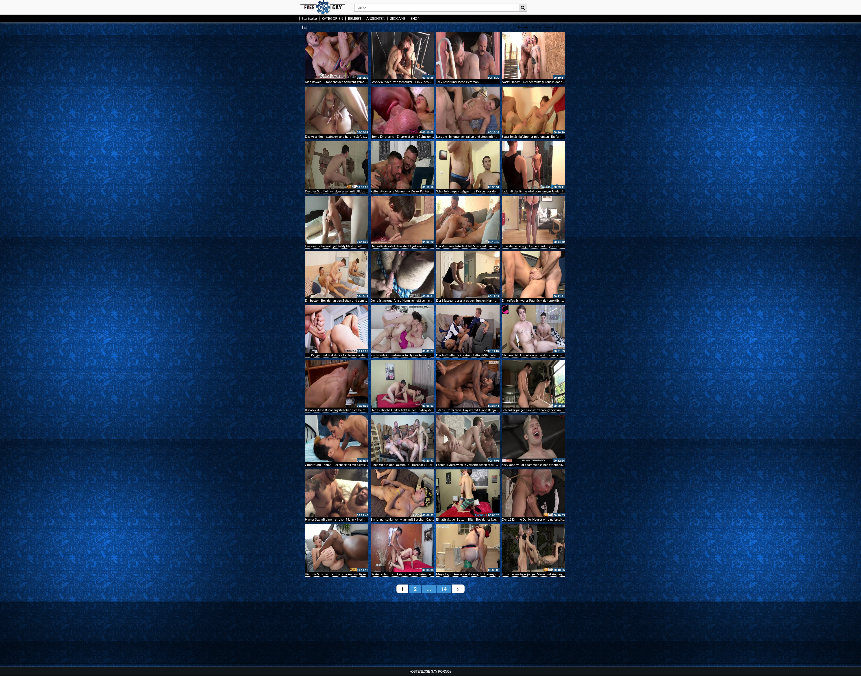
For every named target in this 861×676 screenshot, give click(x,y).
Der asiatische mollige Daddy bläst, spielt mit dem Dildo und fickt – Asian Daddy (360, 246)
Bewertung (551, 27)
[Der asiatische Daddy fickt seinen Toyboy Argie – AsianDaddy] (402, 384)
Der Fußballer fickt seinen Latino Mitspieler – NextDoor (475, 355)
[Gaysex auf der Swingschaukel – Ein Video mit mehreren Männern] (402, 55)
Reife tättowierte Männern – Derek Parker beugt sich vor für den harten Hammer (427, 191)
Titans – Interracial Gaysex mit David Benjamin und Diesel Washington (485, 410)
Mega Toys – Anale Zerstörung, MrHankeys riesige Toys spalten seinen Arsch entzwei (494, 574)
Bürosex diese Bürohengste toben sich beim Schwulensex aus (347, 410)
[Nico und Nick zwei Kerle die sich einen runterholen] (533, 329)
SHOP (415, 18)
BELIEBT (354, 18)
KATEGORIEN (332, 18)
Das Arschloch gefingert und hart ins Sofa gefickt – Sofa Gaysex (348, 136)
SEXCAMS (398, 18)
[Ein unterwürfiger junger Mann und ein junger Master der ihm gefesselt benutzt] (533, 548)
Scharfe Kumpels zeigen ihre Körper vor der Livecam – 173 (476, 191)
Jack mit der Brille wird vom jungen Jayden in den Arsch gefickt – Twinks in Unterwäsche (563, 191)
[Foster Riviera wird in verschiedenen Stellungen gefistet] (468, 438)
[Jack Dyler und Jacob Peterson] (468, 55)
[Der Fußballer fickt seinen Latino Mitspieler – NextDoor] (468, 329)
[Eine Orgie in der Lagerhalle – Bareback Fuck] (402, 438)
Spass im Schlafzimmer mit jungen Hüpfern (531, 136)
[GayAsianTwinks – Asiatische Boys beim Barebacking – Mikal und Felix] (402, 548)
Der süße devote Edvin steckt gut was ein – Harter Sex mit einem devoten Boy (424, 246)
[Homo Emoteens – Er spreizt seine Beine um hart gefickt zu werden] (402, 110)
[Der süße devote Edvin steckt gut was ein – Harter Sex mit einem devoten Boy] (402, 220)
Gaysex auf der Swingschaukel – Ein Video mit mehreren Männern (416, 82)
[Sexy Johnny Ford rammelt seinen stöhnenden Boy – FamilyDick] (533, 438)
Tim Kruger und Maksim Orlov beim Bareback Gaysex (342, 355)
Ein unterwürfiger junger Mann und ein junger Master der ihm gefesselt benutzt (556, 574)
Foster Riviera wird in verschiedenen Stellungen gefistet (474, 465)
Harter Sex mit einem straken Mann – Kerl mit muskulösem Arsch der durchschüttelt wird (367, 519)
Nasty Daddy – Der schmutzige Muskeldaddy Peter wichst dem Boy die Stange (556, 82)
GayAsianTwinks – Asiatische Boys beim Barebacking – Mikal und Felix (419, 574)
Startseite (309, 18)
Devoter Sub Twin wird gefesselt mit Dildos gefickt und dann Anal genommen (358, 191)
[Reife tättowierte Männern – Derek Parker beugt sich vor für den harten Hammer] (402, 165)
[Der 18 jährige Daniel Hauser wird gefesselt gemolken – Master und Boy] (533, 493)
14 (444, 588)
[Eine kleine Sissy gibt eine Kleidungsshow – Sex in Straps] (533, 220)
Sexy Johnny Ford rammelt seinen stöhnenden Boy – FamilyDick (546, 465)
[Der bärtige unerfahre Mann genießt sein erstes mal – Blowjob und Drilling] (402, 274)
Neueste (523, 27)
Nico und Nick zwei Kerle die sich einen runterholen (538, 355)
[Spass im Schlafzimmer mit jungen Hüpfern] (533, 110)
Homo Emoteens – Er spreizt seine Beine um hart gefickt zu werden (417, 136)
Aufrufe (536, 27)
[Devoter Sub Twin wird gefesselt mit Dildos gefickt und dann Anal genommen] (336, 165)
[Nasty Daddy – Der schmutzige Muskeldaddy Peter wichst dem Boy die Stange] (533, 55)
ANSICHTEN (375, 18)
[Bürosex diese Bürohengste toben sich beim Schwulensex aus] (336, 384)
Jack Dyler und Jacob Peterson (457, 82)
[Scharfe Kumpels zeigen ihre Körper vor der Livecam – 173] (468, 165)
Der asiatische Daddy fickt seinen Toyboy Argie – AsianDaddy (413, 410)
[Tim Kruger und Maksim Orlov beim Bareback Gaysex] (336, 329)
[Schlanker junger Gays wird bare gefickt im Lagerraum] (533, 384)
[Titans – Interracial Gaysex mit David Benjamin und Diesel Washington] (468, 384)
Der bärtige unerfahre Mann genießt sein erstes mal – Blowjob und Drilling (422, 300)
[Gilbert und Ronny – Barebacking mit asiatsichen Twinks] (336, 438)
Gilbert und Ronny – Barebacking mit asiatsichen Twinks (344, 465)
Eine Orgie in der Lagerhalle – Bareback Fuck (402, 465)
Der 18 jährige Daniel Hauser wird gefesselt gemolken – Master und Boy (552, 519)
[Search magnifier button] (523, 7)
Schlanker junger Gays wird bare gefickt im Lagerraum (539, 410)
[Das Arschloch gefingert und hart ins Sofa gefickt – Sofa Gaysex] (336, 110)
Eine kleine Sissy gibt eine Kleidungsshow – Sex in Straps (540, 246)
